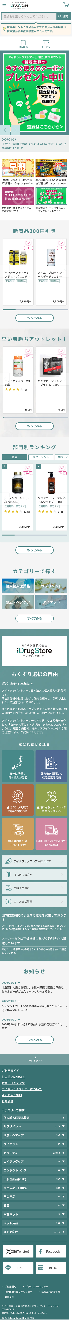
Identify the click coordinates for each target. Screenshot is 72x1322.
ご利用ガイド (10, 1071)
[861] (28, 350)
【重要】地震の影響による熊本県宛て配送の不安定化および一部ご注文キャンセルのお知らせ (33, 989)
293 (58, 1223)
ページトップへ (34, 1060)
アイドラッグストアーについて (22, 1089)
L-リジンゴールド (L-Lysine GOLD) (17, 500)
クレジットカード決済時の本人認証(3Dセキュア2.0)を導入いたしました (32, 1008)
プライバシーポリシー (36, 1286)
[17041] (28, 467)
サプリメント (41, 457)
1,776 (57, 1231)
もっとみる (34, 317)
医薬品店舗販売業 (50, 1291)
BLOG (53, 1267)
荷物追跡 (9, 1296)
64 (58, 1170)
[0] (61, 242)
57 (58, 1205)
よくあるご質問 (12, 1095)
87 (58, 1143)
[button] (5, 130)
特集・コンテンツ (13, 1083)
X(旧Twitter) (20, 1251)
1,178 (57, 1126)
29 (58, 1214)
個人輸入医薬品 (18, 585)
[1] (28, 242)
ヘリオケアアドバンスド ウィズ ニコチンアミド (17, 275)
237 (58, 1179)
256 (58, 1135)
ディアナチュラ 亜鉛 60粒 (18, 383)
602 (58, 1187)
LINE (20, 1267)
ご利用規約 (10, 1286)
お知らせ (7, 1101)
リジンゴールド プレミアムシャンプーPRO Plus (51, 500)
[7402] (62, 467)
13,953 (56, 1152)
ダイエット (51, 601)
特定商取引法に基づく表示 (18, 1291)
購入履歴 (23, 45)
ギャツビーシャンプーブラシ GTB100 (50, 383)
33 (58, 1161)
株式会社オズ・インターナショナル (40, 1306)
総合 (14, 457)
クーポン (45, 45)
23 (58, 1196)
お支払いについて (13, 1077)
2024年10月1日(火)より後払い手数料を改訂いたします (32, 1026)
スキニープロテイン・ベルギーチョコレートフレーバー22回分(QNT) (51, 275)
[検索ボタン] (63, 16)
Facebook (53, 1251)
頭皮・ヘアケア (18, 601)
